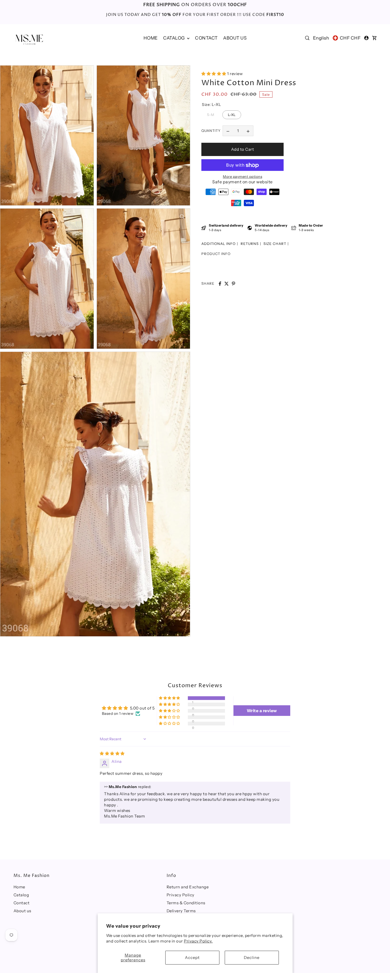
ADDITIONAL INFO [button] (218, 243)
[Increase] (248, 131)
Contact (22, 902)
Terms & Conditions (186, 902)
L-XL (232, 114)
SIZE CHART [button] (274, 243)
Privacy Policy (180, 894)
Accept (192, 957)
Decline (251, 957)
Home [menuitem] (151, 38)
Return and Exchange (188, 886)
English (321, 38)
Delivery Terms (181, 910)
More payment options (242, 177)
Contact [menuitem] (206, 38)
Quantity (211, 131)
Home (19, 886)
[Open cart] (374, 38)
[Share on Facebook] (220, 284)
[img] (112, 753)
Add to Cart (242, 149)
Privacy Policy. (198, 941)
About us (22, 910)
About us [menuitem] (234, 38)
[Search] (307, 38)
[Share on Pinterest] (233, 284)
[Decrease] (228, 131)
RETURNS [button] (250, 243)
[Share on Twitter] (226, 284)
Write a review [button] (262, 710)
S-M (210, 114)
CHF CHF (350, 38)
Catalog (174, 38)
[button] (214, 73)
